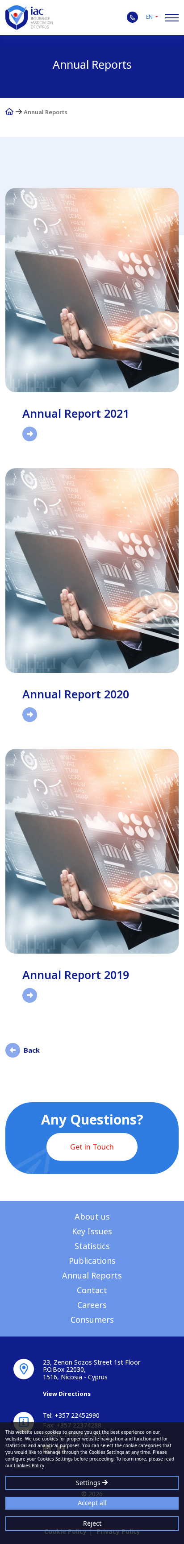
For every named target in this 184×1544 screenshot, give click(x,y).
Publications (92, 1260)
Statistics (92, 1246)
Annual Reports (92, 1275)
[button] (152, 17)
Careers (92, 1304)
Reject (92, 1523)
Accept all (92, 1502)
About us (92, 1216)
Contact (92, 1290)
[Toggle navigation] (172, 18)
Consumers (92, 1319)
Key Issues (92, 1231)
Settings (89, 1482)
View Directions (67, 1394)
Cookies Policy (29, 1465)
